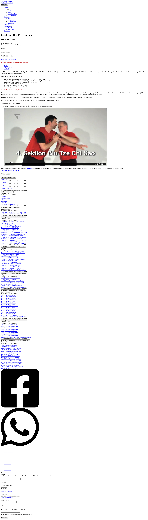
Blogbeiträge (7, 456)
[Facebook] (74, 388)
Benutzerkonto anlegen (7, 497)
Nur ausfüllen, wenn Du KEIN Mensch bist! (13, 510)
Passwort (3, 482)
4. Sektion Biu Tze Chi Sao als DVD (12, 170)
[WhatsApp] (74, 427)
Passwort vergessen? (6, 491)
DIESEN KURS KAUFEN (8, 59)
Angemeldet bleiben (8, 485)
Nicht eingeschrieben (6, 43)
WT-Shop (29, 168)
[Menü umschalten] (8, 9)
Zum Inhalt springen (6, 1)
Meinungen (7, 458)
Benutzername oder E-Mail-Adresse (10, 479)
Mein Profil (7, 468)
